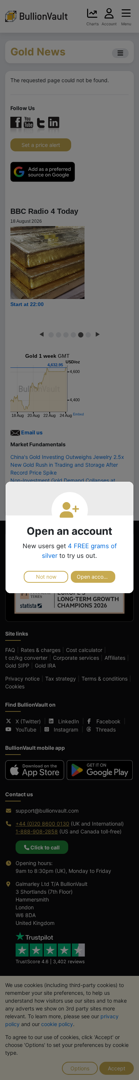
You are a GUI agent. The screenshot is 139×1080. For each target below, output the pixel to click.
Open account (94, 576)
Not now (46, 576)
